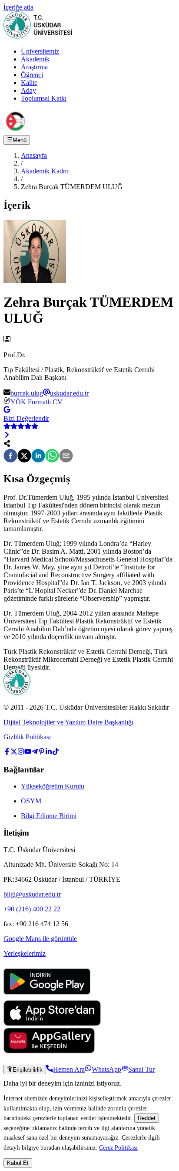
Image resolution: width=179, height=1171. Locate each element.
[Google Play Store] (46, 996)
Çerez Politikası (118, 1147)
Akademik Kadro (45, 171)
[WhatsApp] (52, 456)
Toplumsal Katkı (43, 98)
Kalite (29, 82)
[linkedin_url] (48, 752)
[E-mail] (66, 456)
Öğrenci (32, 74)
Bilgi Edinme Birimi (48, 815)
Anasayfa (34, 155)
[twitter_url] (13, 752)
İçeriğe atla (18, 7)
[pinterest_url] (41, 752)
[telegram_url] (34, 752)
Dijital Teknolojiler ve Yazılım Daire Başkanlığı (68, 722)
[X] (24, 456)
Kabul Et (18, 1163)
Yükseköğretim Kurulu (52, 786)
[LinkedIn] (38, 456)
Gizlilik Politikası (27, 737)
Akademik (35, 59)
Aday (28, 90)
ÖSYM (31, 801)
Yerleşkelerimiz (24, 953)
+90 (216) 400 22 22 (31, 909)
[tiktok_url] (55, 752)
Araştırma (34, 67)
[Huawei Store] (49, 1051)
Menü (20, 140)
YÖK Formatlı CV (36, 402)
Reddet (147, 1118)
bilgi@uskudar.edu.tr (32, 894)
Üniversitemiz (40, 51)
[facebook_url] (6, 752)
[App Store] (52, 1023)
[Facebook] (10, 456)
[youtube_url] (27, 752)
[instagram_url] (20, 752)
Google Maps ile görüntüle (40, 938)
